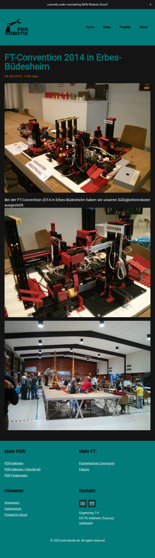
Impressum (12, 503)
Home (90, 27)
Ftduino (84, 469)
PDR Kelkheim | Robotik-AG (23, 469)
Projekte (125, 27)
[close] (150, 5)
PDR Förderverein (16, 475)
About (143, 27)
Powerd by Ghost (16, 515)
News (107, 27)
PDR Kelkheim (14, 463)
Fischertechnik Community (97, 463)
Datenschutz (13, 509)
